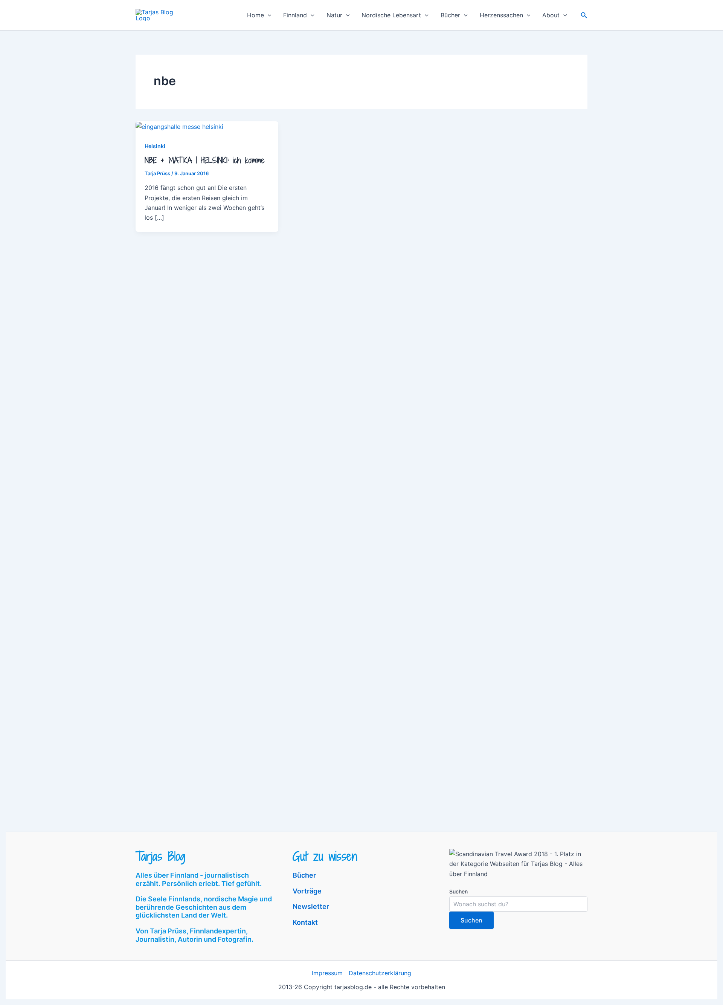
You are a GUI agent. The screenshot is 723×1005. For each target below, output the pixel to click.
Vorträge (307, 891)
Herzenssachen (501, 15)
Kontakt (305, 922)
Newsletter (311, 906)
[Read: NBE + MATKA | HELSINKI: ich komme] (179, 126)
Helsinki (155, 146)
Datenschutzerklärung (380, 973)
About (551, 15)
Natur (334, 15)
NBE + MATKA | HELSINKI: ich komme (205, 160)
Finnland (295, 15)
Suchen (458, 891)
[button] (268, 15)
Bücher (450, 15)
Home (255, 15)
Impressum (327, 973)
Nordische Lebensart (391, 15)
